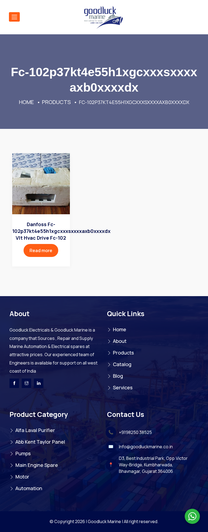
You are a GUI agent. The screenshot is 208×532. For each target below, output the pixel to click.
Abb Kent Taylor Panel (40, 442)
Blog (118, 376)
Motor (22, 476)
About (119, 341)
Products (123, 352)
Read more (41, 250)
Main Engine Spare (36, 465)
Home (119, 329)
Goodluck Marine (104, 521)
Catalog (122, 364)
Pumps (23, 453)
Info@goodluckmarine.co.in (146, 447)
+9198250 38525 (135, 432)
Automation (28, 488)
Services (122, 387)
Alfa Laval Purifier (35, 430)
